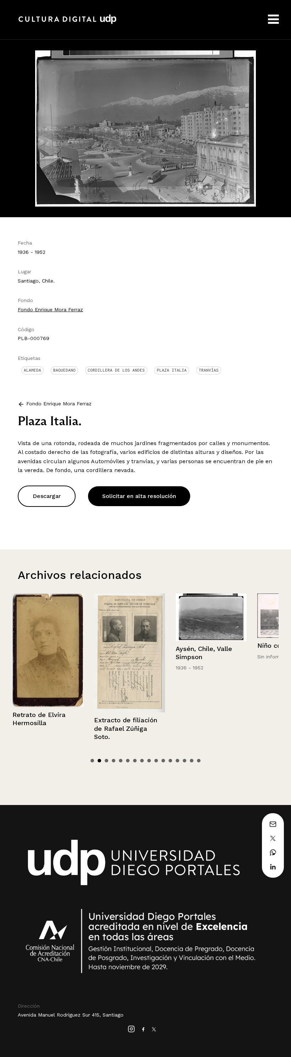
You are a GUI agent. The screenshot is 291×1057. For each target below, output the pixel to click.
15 (191, 760)
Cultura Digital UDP (67, 23)
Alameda (32, 370)
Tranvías (209, 370)
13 (177, 760)
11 (163, 760)
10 (156, 760)
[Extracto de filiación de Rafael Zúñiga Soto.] (48, 652)
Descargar (47, 496)
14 (184, 760)
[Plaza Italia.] (145, 128)
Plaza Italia (172, 370)
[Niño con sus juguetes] (211, 615)
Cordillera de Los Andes (116, 370)
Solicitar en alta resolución (139, 496)
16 (199, 760)
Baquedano (64, 370)
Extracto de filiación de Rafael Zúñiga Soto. (44, 728)
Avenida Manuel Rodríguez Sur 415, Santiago (70, 1015)
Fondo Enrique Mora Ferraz (50, 309)
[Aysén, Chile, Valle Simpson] (129, 617)
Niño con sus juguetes (211, 645)
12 (170, 760)
